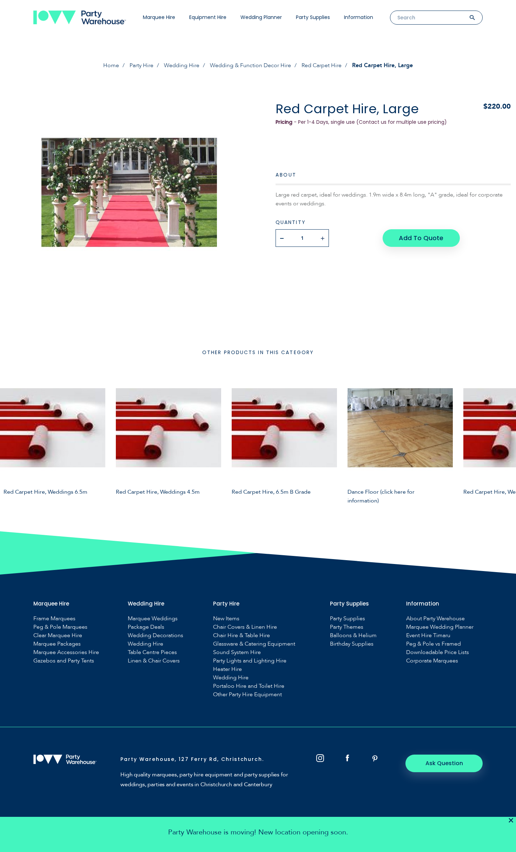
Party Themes (346, 627)
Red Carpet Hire (322, 65)
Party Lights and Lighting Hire (249, 661)
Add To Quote (421, 237)
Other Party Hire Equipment (247, 694)
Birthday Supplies (351, 644)
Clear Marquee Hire (57, 635)
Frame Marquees (54, 618)
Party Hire (141, 65)
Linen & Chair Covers (154, 661)
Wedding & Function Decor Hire (250, 65)
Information (358, 17)
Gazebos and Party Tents (63, 661)
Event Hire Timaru (428, 635)
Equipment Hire (207, 17)
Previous (11, 438)
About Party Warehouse (435, 618)
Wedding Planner (261, 17)
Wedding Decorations (155, 635)
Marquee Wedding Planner (440, 627)
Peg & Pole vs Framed (433, 644)
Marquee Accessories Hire (66, 652)
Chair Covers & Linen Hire (245, 627)
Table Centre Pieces (152, 652)
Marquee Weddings (153, 618)
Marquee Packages (57, 644)
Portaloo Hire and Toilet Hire (248, 686)
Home (111, 65)
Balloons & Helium (353, 635)
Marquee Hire (159, 17)
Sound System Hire (237, 652)
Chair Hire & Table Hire (241, 635)
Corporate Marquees (432, 661)
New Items (226, 618)
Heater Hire (227, 669)
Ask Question (444, 763)
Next (505, 438)
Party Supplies (313, 17)
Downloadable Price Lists (437, 652)
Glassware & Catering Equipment (254, 644)
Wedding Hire (181, 65)
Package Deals (146, 627)
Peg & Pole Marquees (60, 627)
